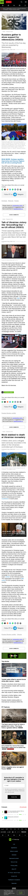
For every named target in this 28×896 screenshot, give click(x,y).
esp (7, 829)
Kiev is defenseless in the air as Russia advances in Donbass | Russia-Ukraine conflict (14, 9)
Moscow (10, 201)
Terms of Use (14, 862)
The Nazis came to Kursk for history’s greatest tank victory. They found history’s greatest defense (13, 726)
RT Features (6, 707)
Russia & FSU (9, 31)
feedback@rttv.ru (18, 209)
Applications (14, 847)
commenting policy (17, 205)
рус (11, 829)
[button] (14, 341)
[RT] (3, 832)
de (15, 829)
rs (22, 829)
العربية (2, 829)
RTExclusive (9, 392)
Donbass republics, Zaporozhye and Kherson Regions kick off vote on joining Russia (13, 161)
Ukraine (19, 634)
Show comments (14, 214)
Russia (16, 201)
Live (14, 844)
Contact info (14, 876)
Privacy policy (14, 865)
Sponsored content (14, 858)
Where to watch (14, 851)
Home (4, 31)
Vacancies (14, 883)
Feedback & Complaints (14, 879)
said (18, 298)
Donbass (4, 201)
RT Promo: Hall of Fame (14, 872)
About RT (14, 869)
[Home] (2, 2)
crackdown (5, 498)
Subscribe (14, 797)
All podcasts (23, 807)
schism (7, 577)
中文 (26, 829)
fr (18, 829)
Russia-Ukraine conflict (9, 413)
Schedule (14, 854)
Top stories (5, 661)
